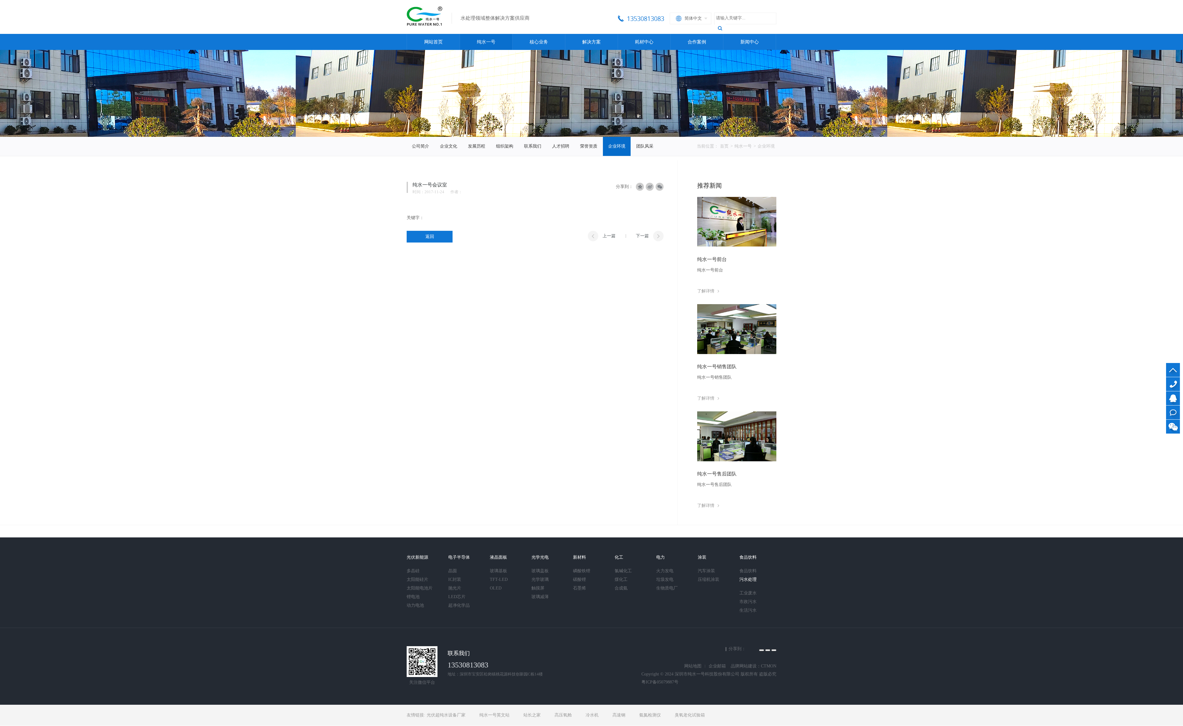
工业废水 (748, 593)
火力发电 (664, 571)
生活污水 (748, 610)
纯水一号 (486, 41)
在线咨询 (1173, 412)
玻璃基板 (498, 571)
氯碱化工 (623, 571)
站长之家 (532, 715)
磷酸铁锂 (581, 571)
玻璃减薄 (540, 596)
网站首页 (433, 41)
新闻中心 (749, 41)
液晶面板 (498, 557)
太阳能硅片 (417, 579)
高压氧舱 (563, 715)
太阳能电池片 (420, 588)
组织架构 (504, 146)
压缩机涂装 (708, 579)
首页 (724, 146)
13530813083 (1173, 384)
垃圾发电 (664, 579)
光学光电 (540, 557)
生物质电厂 (667, 588)
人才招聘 (560, 146)
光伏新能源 (417, 557)
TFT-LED (499, 579)
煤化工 (621, 579)
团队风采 (644, 146)
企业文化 (448, 146)
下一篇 (642, 236)
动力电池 (415, 605)
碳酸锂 (579, 579)
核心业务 (539, 41)
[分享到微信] (660, 187)
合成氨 (621, 588)
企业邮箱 (717, 666)
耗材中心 (644, 41)
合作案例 (697, 41)
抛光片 (454, 588)
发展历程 (476, 146)
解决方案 (591, 41)
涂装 (702, 557)
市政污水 (748, 601)
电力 (660, 557)
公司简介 (420, 146)
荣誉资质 (588, 146)
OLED (496, 588)
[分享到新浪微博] (767, 650)
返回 (429, 236)
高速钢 (618, 715)
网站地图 (692, 666)
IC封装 (454, 579)
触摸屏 (537, 588)
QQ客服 (1173, 398)
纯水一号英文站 (494, 715)
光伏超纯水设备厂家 (446, 715)
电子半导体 (459, 557)
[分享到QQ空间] (761, 650)
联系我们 (532, 146)
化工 (619, 557)
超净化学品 (459, 605)
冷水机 (592, 715)
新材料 (579, 557)
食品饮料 (748, 557)
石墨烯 (579, 588)
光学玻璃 (540, 579)
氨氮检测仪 (650, 715)
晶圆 (452, 571)
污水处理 (748, 579)
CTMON (768, 666)
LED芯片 (456, 596)
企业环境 (616, 146)
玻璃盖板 (540, 571)
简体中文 (693, 18)
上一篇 (609, 236)
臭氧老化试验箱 (690, 715)
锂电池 (413, 596)
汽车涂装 (706, 571)
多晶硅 (413, 571)
